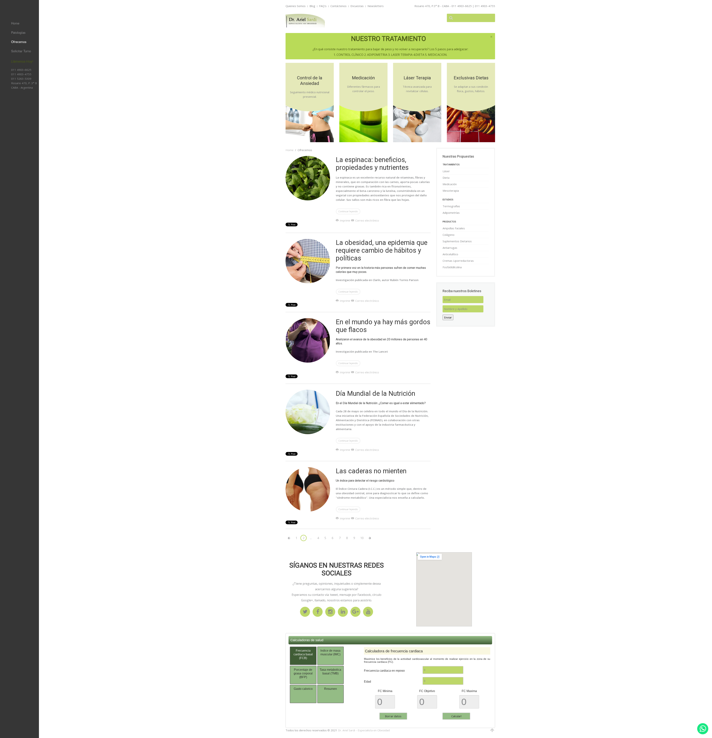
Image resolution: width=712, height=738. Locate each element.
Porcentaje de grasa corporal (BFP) (303, 673)
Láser (446, 171)
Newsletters (375, 6)
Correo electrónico (367, 220)
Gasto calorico (303, 688)
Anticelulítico (13, 117)
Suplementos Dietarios (14, 102)
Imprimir (345, 220)
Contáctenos (338, 6)
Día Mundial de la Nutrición (375, 393)
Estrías (10, 94)
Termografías (451, 206)
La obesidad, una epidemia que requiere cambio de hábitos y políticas (381, 250)
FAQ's (323, 6)
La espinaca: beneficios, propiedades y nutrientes (372, 163)
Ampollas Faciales (454, 228)
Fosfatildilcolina (15, 135)
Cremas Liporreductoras (16, 126)
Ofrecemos (19, 41)
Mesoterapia (451, 190)
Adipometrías (451, 212)
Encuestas (357, 6)
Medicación (450, 184)
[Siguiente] (370, 538)
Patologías (18, 32)
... (311, 538)
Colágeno (448, 235)
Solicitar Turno (21, 51)
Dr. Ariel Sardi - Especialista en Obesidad (364, 730)
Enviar (448, 317)
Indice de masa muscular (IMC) (330, 652)
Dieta (446, 177)
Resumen (330, 688)
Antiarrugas (13, 111)
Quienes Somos (296, 6)
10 (362, 538)
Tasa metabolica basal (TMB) (330, 671)
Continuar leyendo (348, 211)
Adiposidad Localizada (13, 103)
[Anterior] (289, 538)
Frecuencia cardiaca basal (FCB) (303, 654)
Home (15, 23)
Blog (312, 6)
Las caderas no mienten (371, 471)
